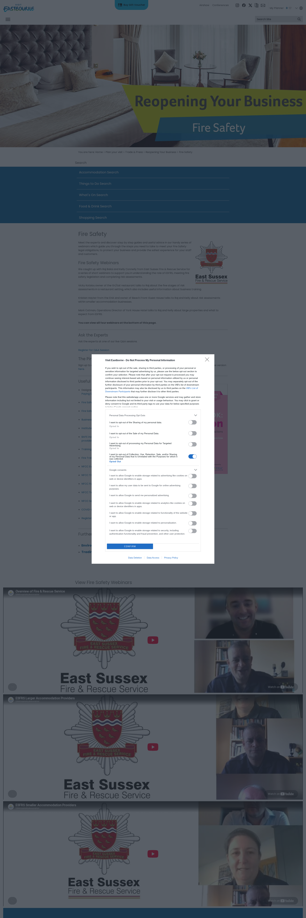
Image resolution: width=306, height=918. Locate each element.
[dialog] (153, 459)
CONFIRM (130, 546)
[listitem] (153, 415)
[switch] (192, 422)
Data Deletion (135, 557)
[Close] (208, 360)
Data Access (153, 557)
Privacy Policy (171, 557)
